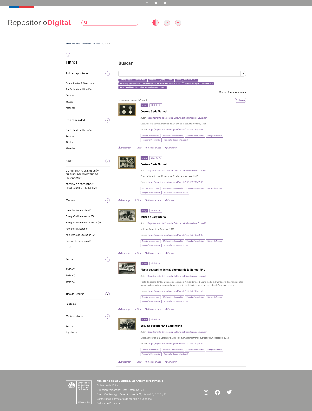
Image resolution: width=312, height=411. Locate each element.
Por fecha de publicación (78, 89)
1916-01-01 (156, 263)
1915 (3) (70, 269)
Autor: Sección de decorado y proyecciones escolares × (142, 87)
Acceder (70, 326)
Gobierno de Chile (107, 385)
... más (69, 247)
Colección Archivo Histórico (92, 44)
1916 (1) (70, 282)
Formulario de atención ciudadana (132, 399)
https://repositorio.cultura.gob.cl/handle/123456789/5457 (176, 291)
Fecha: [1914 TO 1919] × (186, 80)
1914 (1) (70, 275)
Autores (70, 95)
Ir (243, 73)
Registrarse (72, 332)
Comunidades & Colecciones (81, 83)
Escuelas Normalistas (195, 136)
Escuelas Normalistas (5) (79, 210)
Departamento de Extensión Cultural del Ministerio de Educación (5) (82, 175)
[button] (86, 55)
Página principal (72, 44)
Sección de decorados (150, 136)
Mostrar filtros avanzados (232, 92)
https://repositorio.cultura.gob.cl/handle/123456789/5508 (176, 182)
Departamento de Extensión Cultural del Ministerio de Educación (177, 118)
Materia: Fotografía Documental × (199, 84)
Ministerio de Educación (173, 136)
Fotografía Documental (151, 140)
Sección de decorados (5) (79, 241)
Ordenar (240, 100)
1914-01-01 (156, 320)
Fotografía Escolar (215, 136)
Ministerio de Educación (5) (80, 235)
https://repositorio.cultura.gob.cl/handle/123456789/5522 (176, 344)
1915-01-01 (156, 105)
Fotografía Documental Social (176, 140)
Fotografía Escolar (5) (77, 229)
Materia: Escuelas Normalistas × (133, 80)
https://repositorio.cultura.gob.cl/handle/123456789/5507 (176, 129)
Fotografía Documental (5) (80, 216)
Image (144, 105)
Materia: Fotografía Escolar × (161, 80)
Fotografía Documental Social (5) (83, 222)
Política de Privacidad (109, 403)
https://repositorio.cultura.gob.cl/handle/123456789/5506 (176, 235)
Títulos (69, 102)
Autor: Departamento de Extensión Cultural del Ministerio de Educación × (151, 84)
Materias (70, 108)
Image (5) (71, 304)
